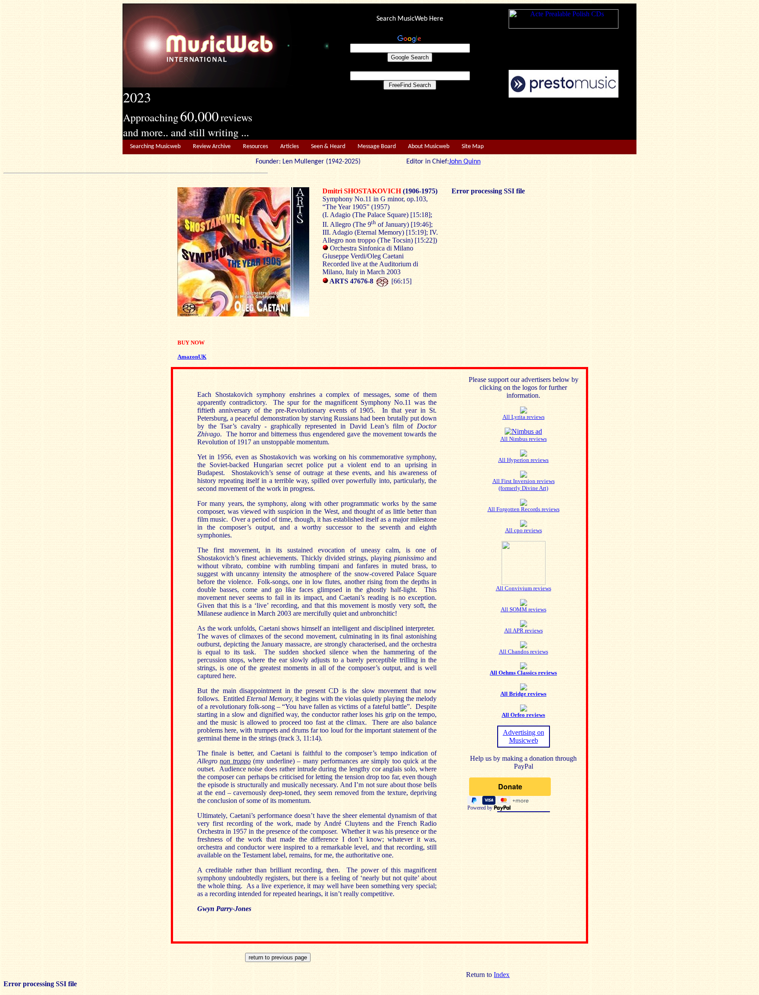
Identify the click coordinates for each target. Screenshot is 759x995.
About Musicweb (428, 146)
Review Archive (212, 146)
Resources (255, 146)
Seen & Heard (328, 146)
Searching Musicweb (155, 146)
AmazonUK (191, 356)
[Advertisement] (483, 119)
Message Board (377, 146)
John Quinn (465, 161)
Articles (289, 146)
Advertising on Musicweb (523, 736)
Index (502, 974)
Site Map (473, 146)
